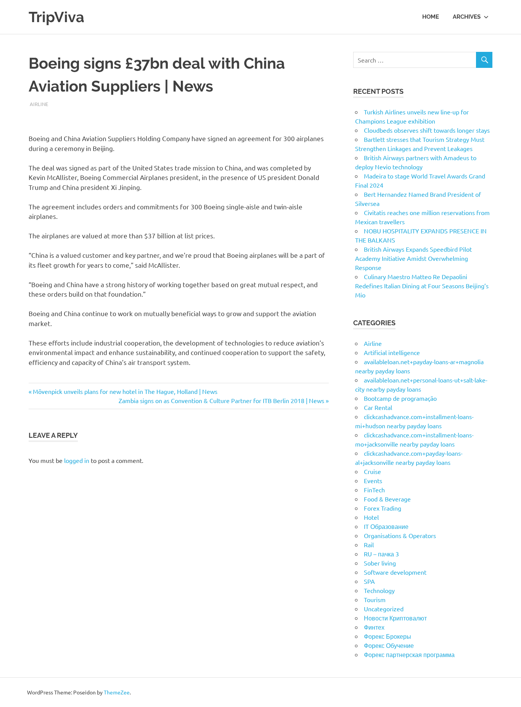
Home (430, 16)
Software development (395, 572)
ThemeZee (117, 692)
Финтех (374, 627)
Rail (369, 544)
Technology (379, 590)
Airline (39, 104)
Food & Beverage (387, 499)
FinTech (374, 489)
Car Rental (378, 407)
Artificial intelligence (392, 352)
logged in (76, 460)
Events (373, 480)
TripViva (56, 17)
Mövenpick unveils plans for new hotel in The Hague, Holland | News (124, 391)
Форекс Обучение (389, 645)
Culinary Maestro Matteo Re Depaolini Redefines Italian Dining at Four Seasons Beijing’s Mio (422, 286)
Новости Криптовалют (395, 618)
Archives (467, 16)
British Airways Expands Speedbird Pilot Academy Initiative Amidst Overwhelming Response (413, 258)
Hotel (371, 517)
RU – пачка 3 (381, 554)
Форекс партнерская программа (409, 654)
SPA (369, 581)
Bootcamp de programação (400, 398)
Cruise (372, 471)
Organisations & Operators (400, 535)
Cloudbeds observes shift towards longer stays (427, 130)
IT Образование (386, 526)
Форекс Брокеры (387, 636)
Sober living (380, 563)
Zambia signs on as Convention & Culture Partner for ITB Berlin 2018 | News (221, 400)
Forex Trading (382, 508)
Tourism (375, 599)
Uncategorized (384, 608)
